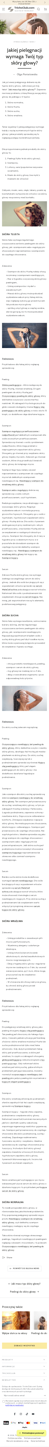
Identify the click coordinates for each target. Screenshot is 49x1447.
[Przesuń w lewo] (4, 2)
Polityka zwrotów (15, 1438)
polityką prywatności (14, 1405)
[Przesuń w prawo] (44, 2)
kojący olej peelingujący (32, 1030)
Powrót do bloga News (26, 1268)
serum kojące (32, 597)
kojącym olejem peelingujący (16, 1081)
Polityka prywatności (32, 1438)
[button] (38, 9)
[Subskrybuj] (45, 1396)
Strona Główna (21, 42)
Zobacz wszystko (24, 1346)
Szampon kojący (10, 558)
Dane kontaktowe (38, 1441)
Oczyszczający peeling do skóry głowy (21, 396)
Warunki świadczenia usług (17, 1441)
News (32, 42)
